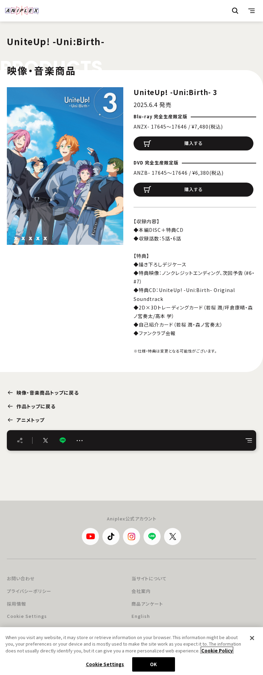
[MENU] (251, 10)
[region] (131, 651)
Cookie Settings (27, 616)
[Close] (252, 638)
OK (153, 664)
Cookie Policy (217, 650)
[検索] (235, 10)
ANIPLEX (22, 10)
